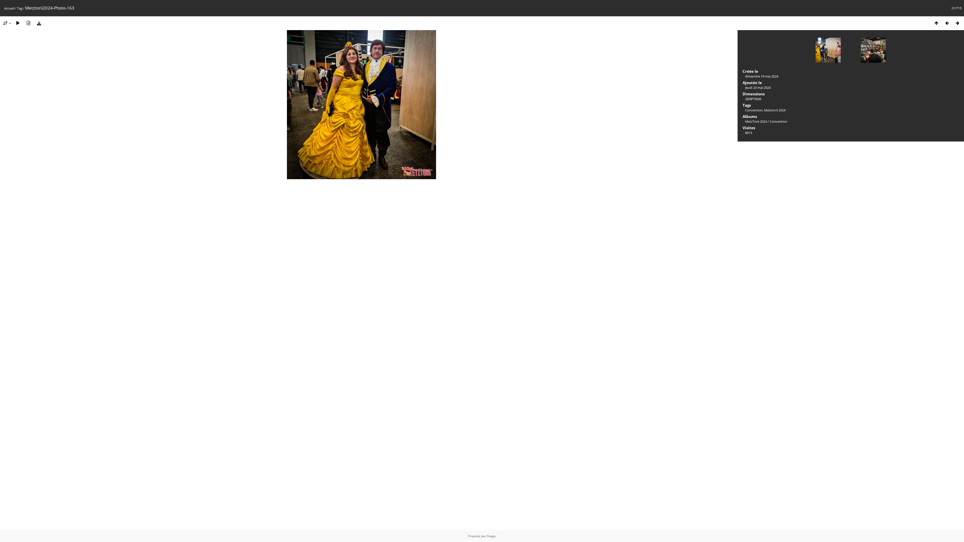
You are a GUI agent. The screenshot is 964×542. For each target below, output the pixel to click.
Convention (754, 110)
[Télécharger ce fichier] (39, 23)
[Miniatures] (936, 23)
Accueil (9, 8)
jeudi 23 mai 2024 (758, 87)
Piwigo (491, 536)
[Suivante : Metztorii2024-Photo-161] (957, 23)
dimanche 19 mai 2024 (761, 76)
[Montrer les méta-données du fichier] (28, 23)
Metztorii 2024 (775, 110)
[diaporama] (18, 23)
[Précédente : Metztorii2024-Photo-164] (947, 23)
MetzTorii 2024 (756, 121)
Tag (19, 8)
